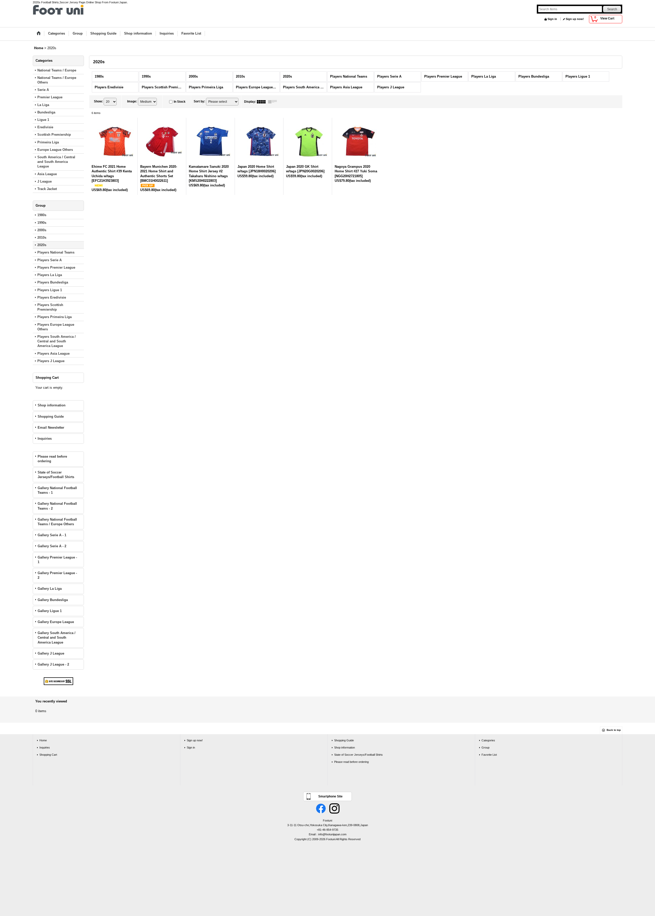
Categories (488, 740)
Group (485, 747)
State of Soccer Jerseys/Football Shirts (56, 474)
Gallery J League (51, 653)
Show (98, 101)
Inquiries (45, 438)
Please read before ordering (52, 459)
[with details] (273, 101)
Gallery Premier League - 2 (57, 575)
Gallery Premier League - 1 (57, 559)
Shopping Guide (51, 416)
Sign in (552, 18)
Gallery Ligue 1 (50, 611)
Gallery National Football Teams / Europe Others (57, 522)
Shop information (52, 405)
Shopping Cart (48, 754)
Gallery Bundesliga (53, 600)
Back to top (614, 730)
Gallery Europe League (56, 622)
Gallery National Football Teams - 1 (57, 490)
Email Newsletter (51, 427)
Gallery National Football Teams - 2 (57, 506)
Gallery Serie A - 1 (52, 535)
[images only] (262, 101)
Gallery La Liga (50, 589)
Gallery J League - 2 (53, 664)
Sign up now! (575, 18)
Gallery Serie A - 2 (52, 546)
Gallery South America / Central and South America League (56, 637)
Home (43, 740)
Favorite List (489, 754)
